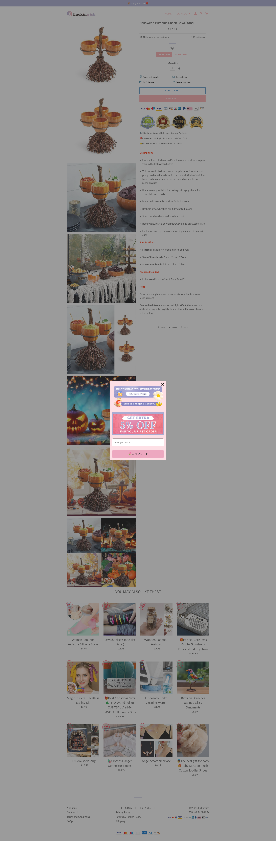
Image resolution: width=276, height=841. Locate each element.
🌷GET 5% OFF (138, 453)
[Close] (162, 384)
